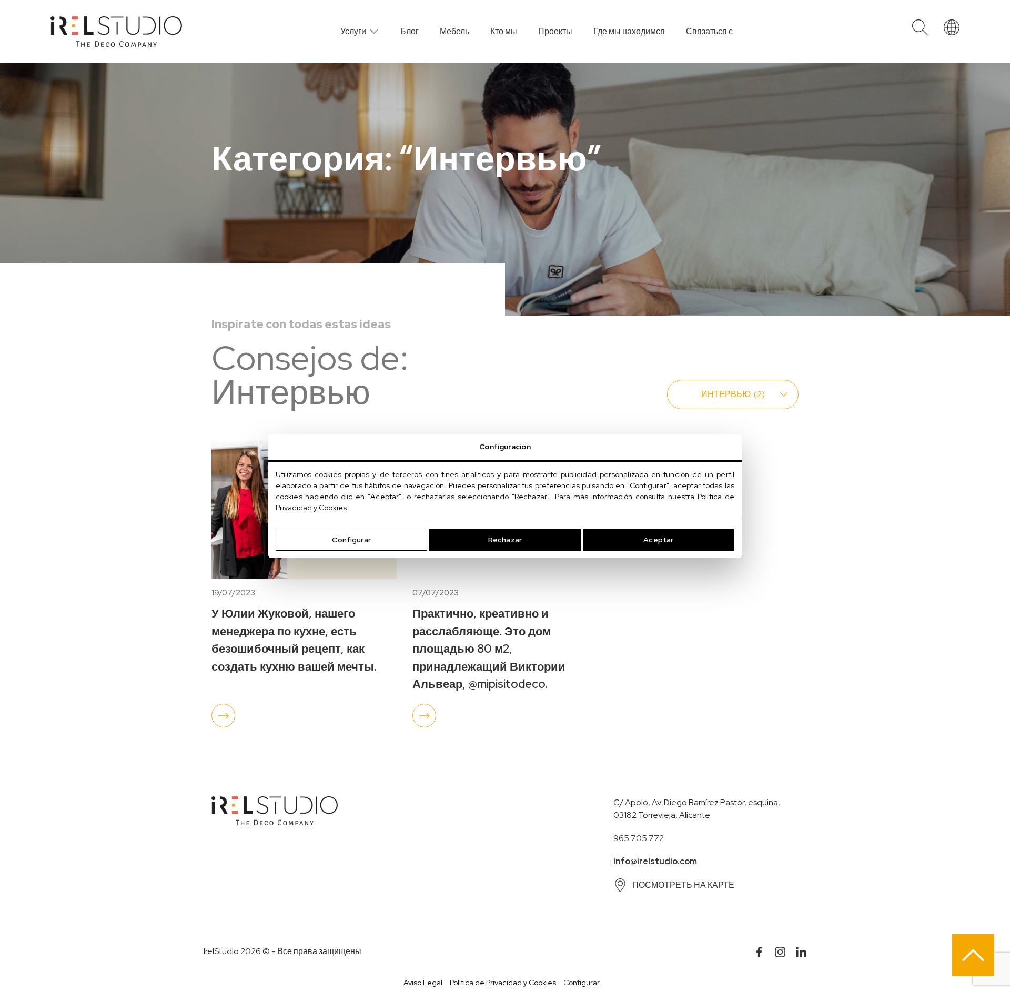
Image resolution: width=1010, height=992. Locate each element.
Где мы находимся (629, 31)
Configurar (351, 539)
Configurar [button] (581, 982)
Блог (409, 31)
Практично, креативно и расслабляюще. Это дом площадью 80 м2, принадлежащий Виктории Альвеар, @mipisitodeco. (488, 649)
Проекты (555, 31)
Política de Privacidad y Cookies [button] (503, 982)
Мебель (454, 31)
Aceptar (658, 539)
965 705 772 (638, 838)
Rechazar (505, 539)
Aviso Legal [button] (422, 982)
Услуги (353, 31)
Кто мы (503, 31)
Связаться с (709, 31)
